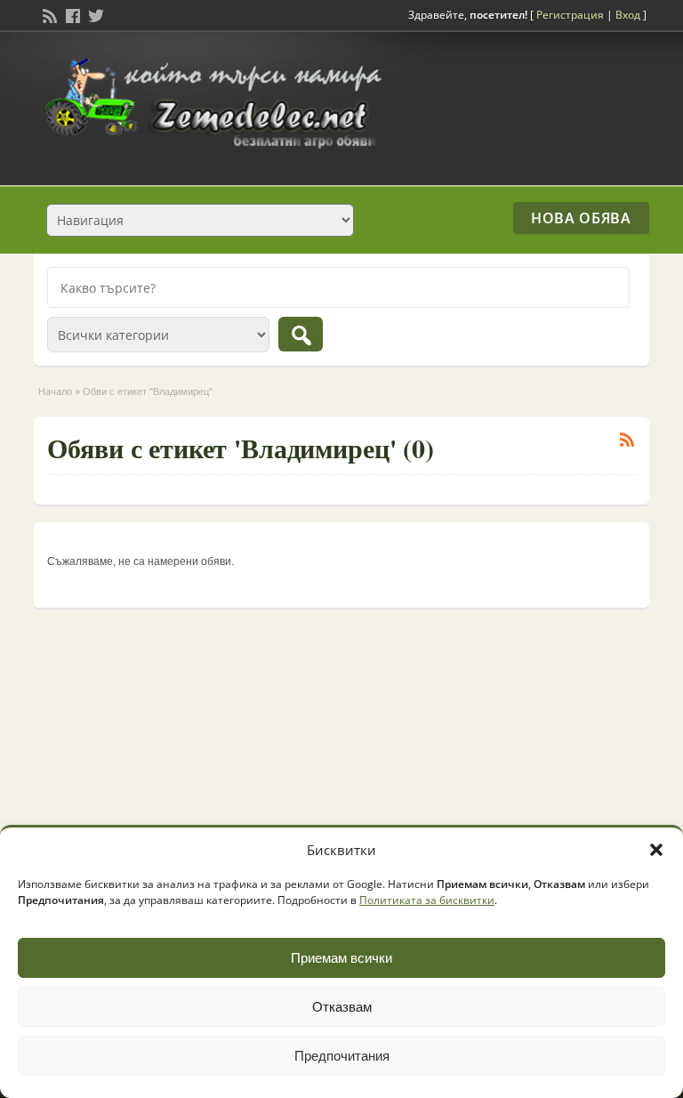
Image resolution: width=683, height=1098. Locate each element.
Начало (55, 391)
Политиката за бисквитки (426, 900)
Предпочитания (342, 1055)
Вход (627, 14)
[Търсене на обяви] (300, 334)
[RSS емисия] (48, 14)
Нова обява (581, 218)
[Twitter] (94, 14)
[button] (656, 850)
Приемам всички (341, 957)
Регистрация (570, 14)
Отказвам (342, 1006)
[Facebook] (71, 14)
